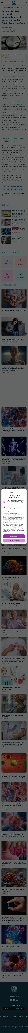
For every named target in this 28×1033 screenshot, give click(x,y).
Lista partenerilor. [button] (13, 522)
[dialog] (14, 516)
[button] (14, 511)
